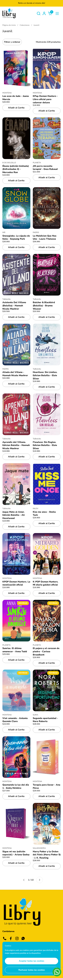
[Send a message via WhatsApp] (56, 972)
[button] (39, 13)
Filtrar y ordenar (12, 42)
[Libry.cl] (9, 13)
